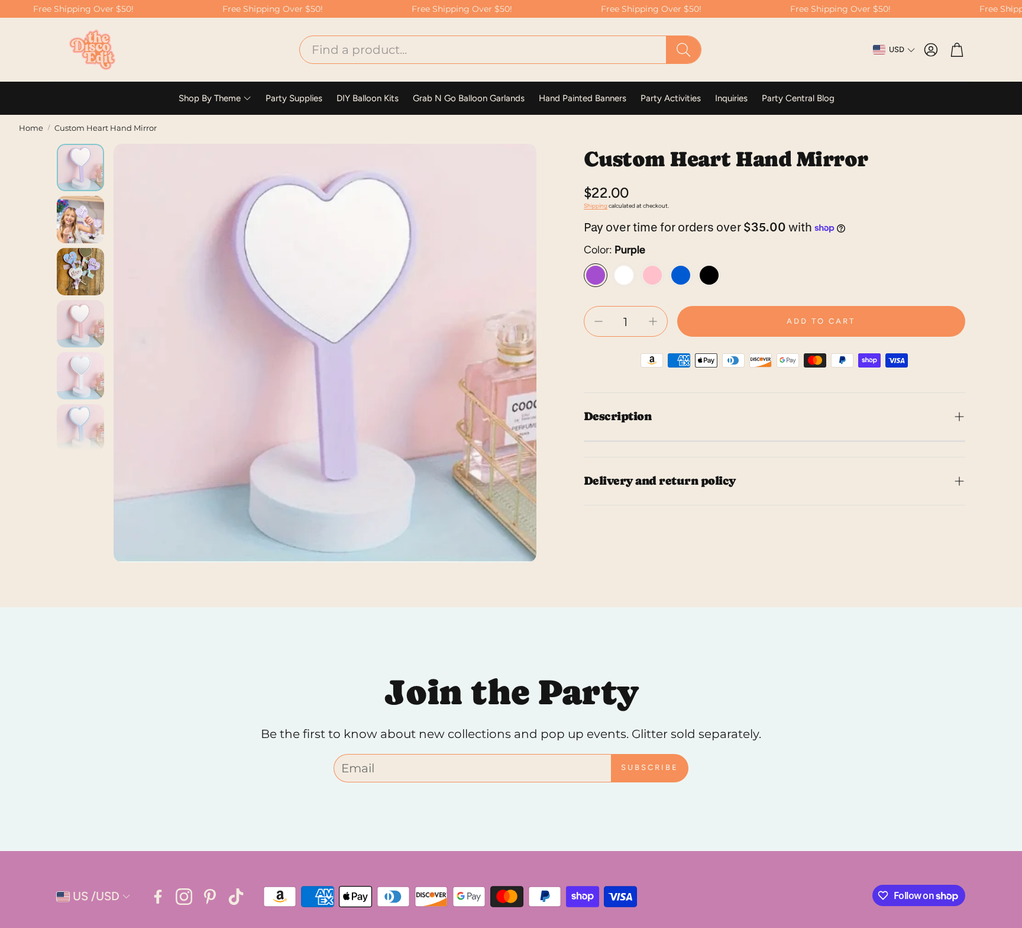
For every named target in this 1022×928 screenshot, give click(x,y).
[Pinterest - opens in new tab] (210, 896)
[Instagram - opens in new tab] (184, 896)
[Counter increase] (653, 321)
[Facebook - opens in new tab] (158, 896)
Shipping (595, 206)
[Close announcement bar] (1010, 9)
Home (31, 128)
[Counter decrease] (598, 321)
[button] (500, 49)
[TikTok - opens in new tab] (236, 896)
